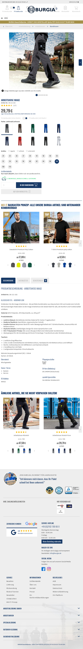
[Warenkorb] (76, 8)
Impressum (57, 585)
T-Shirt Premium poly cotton (61, 249)
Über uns (33, 585)
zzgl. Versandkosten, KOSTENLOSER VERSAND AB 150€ (18, 114)
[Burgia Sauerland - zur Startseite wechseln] (41, 9)
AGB (54, 581)
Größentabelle (6, 171)
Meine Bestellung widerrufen (52, 541)
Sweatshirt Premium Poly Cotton (21, 249)
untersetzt (31, 151)
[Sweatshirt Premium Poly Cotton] (21, 227)
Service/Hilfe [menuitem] (73, 2)
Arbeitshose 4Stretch (21, 435)
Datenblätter (23, 280)
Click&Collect (11, 599)
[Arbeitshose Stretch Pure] (62, 413)
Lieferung (10, 585)
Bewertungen (39, 280)
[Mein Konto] (55, 8)
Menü (6, 18)
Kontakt (33, 588)
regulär (12, 151)
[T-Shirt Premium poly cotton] (62, 227)
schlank (21, 151)
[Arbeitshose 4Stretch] (21, 413)
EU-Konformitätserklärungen (39, 596)
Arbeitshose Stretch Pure (62, 435)
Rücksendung (11, 588)
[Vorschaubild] (12, 265)
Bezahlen (9, 581)
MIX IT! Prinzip (11, 602)
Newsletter (10, 595)
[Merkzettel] (65, 8)
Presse (32, 592)
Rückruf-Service (12, 592)
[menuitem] (55, 8)
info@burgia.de (55, 553)
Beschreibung (8, 280)
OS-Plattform (58, 595)
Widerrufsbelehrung (60, 592)
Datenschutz (57, 588)
